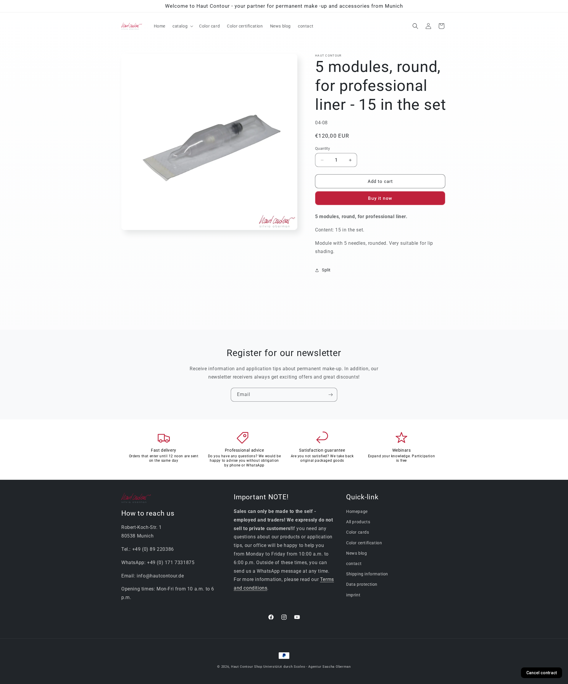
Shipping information (367, 574)
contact (354, 563)
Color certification (364, 542)
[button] (182, 26)
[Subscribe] (330, 395)
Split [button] (326, 270)
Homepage (357, 511)
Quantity (322, 148)
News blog (356, 553)
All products (358, 521)
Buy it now (380, 198)
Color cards (357, 532)
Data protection (361, 584)
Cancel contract (541, 672)
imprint (353, 594)
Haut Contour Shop (246, 667)
